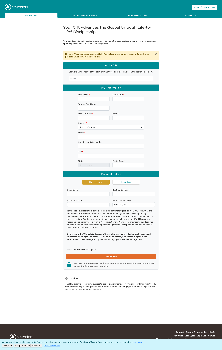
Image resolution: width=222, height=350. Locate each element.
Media (212, 332)
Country (82, 123)
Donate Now (31, 15)
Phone (115, 114)
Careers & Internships (196, 332)
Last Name (118, 95)
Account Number (75, 200)
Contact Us (190, 15)
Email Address (85, 114)
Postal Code (118, 161)
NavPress (178, 336)
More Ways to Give (137, 15)
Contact (180, 332)
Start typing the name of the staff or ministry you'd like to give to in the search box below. (111, 72)
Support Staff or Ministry (84, 15)
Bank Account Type (122, 200)
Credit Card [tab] (126, 182)
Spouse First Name (87, 104)
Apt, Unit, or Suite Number (90, 142)
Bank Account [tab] (96, 182)
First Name (84, 95)
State (80, 161)
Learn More (137, 342)
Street (81, 133)
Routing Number (120, 190)
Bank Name (73, 190)
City (80, 152)
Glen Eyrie (190, 336)
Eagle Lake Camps (206, 336)
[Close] (156, 54)
